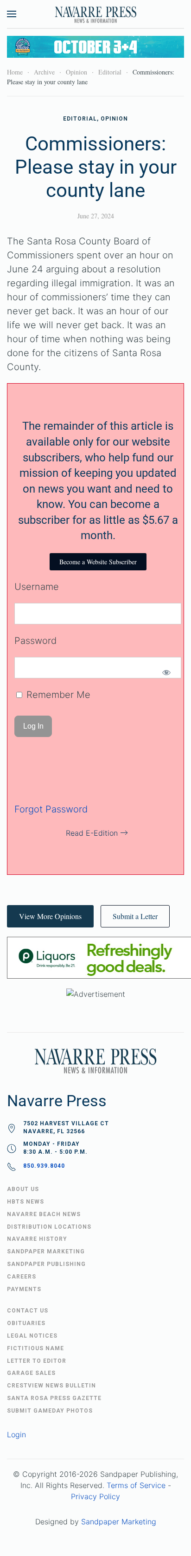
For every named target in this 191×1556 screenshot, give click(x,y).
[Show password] (166, 672)
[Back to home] (95, 14)
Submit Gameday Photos (50, 1410)
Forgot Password (51, 809)
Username (36, 586)
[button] (11, 14)
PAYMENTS (24, 1289)
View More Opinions (50, 916)
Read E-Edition (92, 833)
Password (35, 640)
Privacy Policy (95, 1496)
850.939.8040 (44, 1166)
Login (16, 1434)
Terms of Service (136, 1485)
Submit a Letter (135, 916)
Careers (21, 1276)
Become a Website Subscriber (98, 561)
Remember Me (57, 694)
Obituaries (26, 1323)
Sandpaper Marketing (118, 1521)
